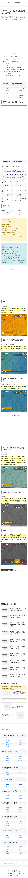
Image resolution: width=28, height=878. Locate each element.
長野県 (20, 772)
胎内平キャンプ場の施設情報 (11, 56)
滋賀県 (7, 807)
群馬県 (7, 760)
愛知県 (20, 795)
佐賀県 (7, 849)
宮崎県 (20, 849)
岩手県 (7, 744)
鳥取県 (7, 821)
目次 (12, 53)
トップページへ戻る (7, 873)
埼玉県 (7, 763)
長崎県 (7, 851)
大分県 (20, 846)
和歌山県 (20, 811)
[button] (25, 729)
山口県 (20, 823)
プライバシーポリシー (20, 873)
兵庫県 (20, 807)
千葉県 (20, 756)
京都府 (7, 809)
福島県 (20, 744)
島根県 (7, 823)
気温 (7, 65)
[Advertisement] (14, 36)
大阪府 (7, 811)
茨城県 (7, 756)
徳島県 (7, 835)
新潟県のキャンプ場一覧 (8, 570)
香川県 (7, 837)
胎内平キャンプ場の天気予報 (11, 61)
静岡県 (7, 798)
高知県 (20, 837)
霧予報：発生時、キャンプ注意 (13, 75)
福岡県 (7, 846)
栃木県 (7, 758)
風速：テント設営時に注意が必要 (13, 67)
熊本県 (7, 853)
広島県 (20, 821)
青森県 (7, 742)
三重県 (20, 798)
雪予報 (7, 78)
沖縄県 (20, 853)
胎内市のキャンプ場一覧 (20, 570)
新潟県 (7, 772)
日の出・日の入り (10, 63)
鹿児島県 (20, 851)
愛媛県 (20, 835)
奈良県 (20, 809)
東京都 (20, 758)
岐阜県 (7, 795)
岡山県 (7, 825)
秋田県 (20, 740)
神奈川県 (20, 760)
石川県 (7, 786)
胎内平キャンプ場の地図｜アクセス (14, 59)
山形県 (20, 742)
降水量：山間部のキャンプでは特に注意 (15, 69)
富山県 (7, 784)
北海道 (7, 740)
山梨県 (7, 774)
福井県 (20, 784)
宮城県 (7, 746)
